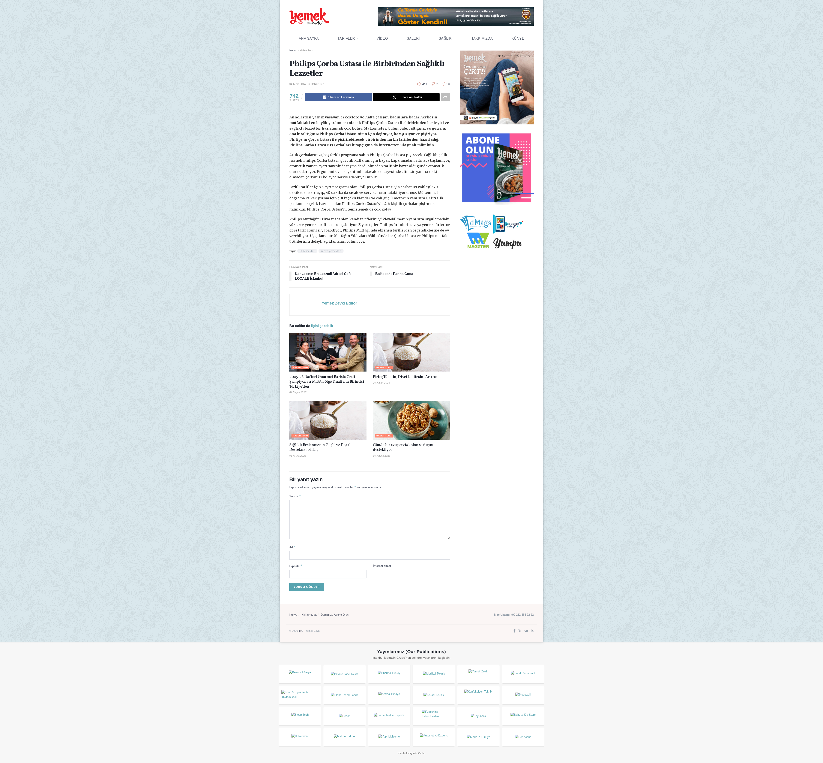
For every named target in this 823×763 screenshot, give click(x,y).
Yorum (295, 496)
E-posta (295, 566)
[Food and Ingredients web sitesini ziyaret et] (300, 695)
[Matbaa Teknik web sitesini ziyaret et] (344, 737)
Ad (292, 547)
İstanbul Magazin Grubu (411, 753)
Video (382, 38)
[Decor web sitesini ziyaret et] (344, 716)
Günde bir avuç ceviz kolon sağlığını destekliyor (403, 447)
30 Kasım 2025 (381, 455)
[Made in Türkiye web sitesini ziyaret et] (478, 737)
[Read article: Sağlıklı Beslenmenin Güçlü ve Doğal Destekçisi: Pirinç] (327, 420)
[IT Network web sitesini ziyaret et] (300, 737)
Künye (518, 38)
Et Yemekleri (307, 251)
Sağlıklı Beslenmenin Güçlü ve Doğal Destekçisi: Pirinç (319, 447)
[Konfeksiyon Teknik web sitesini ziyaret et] (478, 695)
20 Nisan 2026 (381, 382)
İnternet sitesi (382, 565)
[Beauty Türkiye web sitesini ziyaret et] (300, 674)
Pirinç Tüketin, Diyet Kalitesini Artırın (405, 377)
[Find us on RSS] (532, 631)
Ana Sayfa (309, 38)
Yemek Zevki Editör (339, 303)
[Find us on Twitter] (520, 631)
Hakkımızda (481, 38)
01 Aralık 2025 (297, 455)
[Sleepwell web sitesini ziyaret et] (523, 695)
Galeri (413, 38)
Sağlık (445, 38)
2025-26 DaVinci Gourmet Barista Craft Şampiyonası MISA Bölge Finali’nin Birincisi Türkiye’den (326, 381)
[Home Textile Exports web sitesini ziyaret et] (389, 716)
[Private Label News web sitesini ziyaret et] (344, 674)
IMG (301, 630)
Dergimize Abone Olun (334, 614)
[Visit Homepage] (309, 16)
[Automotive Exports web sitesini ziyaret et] (434, 737)
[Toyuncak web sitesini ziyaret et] (478, 716)
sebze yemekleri (331, 251)
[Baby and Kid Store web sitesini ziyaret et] (523, 716)
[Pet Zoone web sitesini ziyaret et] (523, 737)
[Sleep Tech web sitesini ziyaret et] (300, 716)
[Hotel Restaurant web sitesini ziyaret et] (523, 674)
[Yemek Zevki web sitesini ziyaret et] (478, 674)
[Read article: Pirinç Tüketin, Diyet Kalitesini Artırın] (411, 352)
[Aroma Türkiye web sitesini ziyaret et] (389, 695)
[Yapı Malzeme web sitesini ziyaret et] (389, 737)
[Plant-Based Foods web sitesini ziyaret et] (344, 695)
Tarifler (346, 38)
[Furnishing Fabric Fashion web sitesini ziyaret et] (434, 716)
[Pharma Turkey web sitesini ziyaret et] (389, 674)
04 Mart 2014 (297, 84)
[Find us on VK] (526, 631)
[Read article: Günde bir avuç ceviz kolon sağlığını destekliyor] (411, 420)
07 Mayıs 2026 (297, 392)
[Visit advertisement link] (456, 16)
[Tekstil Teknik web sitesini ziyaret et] (434, 695)
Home (292, 50)
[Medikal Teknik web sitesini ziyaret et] (434, 674)
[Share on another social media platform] (445, 97)
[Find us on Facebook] (514, 631)
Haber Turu (306, 50)
